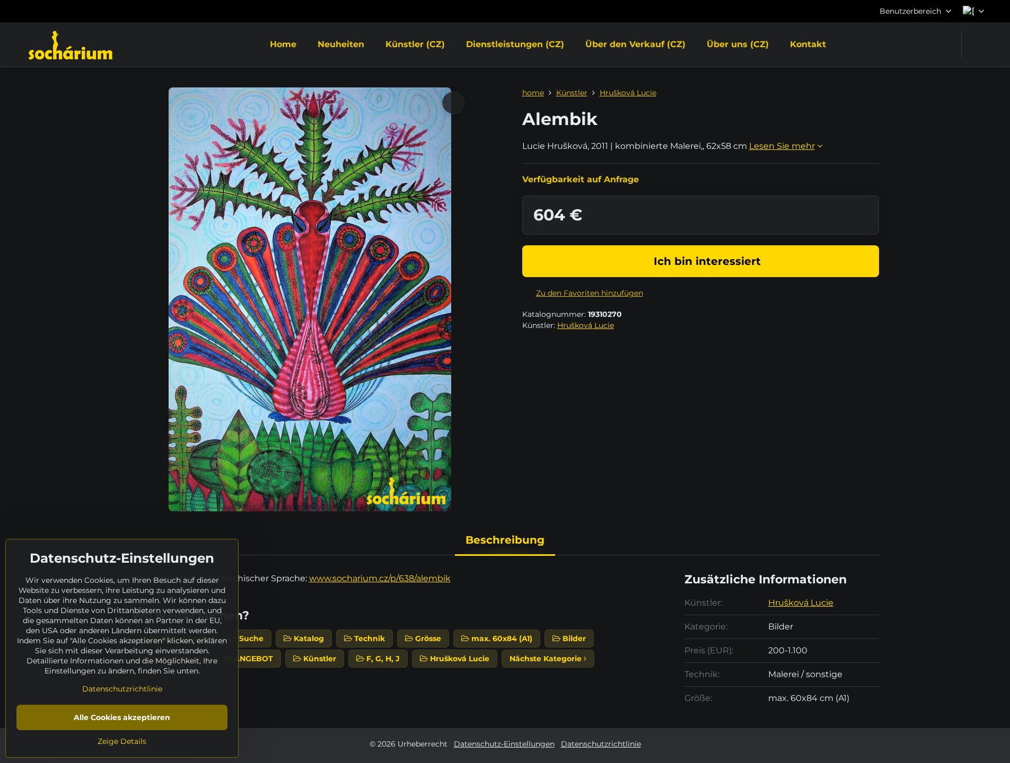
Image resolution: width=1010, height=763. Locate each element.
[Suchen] (976, 44)
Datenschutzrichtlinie (601, 744)
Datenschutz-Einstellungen (504, 744)
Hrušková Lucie (585, 325)
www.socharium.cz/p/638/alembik (380, 578)
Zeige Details (122, 741)
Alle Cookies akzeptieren (122, 717)
